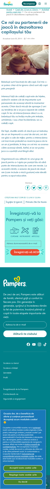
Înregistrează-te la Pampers (15, 389)
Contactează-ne (10, 394)
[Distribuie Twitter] (34, 187)
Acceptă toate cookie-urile (23, 468)
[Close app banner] (46, 478)
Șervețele (7, 373)
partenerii (37, 428)
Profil (5, 378)
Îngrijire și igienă (14, 202)
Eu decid (23, 482)
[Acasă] (8, 3)
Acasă (9, 10)
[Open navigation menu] (46, 4)
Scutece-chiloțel (10, 368)
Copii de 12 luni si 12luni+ (26, 10)
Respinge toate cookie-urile (23, 475)
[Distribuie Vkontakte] (40, 187)
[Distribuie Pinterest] (46, 187)
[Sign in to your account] (40, 4)
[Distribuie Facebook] (28, 187)
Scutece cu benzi (11, 363)
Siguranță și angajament (14, 399)
